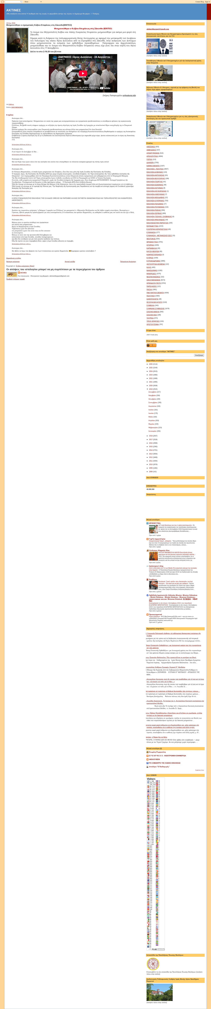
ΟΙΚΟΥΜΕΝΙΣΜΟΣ (17, 107)
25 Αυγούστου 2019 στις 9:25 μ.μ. (21, 215)
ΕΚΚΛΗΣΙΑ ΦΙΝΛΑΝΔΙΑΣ (156, 220)
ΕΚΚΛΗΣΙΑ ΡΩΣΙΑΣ (154, 210)
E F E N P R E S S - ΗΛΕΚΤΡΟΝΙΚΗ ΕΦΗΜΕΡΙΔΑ (167, 756)
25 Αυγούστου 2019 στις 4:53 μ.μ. (21, 203)
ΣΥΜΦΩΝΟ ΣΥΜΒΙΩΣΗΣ (155, 308)
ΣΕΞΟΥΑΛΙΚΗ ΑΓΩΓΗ (154, 302)
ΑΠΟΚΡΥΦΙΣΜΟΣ (153, 153)
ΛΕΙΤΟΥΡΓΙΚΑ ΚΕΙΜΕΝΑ (156, 264)
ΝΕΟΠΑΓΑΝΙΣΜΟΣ (153, 277)
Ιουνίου (151, 413)
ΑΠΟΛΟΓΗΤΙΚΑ (152, 156)
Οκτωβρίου (152, 399)
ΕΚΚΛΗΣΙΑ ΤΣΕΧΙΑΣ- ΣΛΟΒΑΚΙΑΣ (159, 216)
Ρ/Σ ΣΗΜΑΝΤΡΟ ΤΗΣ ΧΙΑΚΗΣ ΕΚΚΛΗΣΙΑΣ (164, 763)
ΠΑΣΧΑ (149, 289)
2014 (151, 450)
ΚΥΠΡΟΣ (150, 258)
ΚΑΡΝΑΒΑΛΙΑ (152, 248)
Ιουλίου (151, 410)
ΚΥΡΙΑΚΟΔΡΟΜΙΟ (153, 261)
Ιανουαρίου (152, 431)
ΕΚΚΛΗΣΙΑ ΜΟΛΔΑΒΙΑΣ (155, 197)
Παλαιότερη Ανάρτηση (128, 262)
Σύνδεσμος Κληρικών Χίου (159, 550)
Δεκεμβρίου (152, 392)
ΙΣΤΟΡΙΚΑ (150, 245)
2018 (151, 436)
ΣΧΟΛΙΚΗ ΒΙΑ (152, 315)
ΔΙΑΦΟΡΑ (150, 163)
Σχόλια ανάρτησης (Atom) (25, 266)
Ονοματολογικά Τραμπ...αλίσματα (160, 541)
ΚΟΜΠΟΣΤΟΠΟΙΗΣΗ (154, 255)
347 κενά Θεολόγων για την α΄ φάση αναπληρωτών (175, 525)
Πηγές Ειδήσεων (154, 616)
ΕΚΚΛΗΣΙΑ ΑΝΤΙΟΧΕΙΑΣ (155, 175)
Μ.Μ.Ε (149, 267)
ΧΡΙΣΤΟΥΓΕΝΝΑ (153, 324)
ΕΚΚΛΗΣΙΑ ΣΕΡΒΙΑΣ (154, 213)
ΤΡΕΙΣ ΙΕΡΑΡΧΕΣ (153, 321)
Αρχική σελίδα (70, 262)
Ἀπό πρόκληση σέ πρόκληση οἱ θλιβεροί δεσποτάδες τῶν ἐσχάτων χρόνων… (172, 691)
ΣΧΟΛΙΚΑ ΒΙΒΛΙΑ (153, 312)
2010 (151, 464)
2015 (151, 447)
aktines (23, 272)
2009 (151, 468)
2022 (151, 378)
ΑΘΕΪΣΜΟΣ (151, 147)
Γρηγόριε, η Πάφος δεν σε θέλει (156, 737)
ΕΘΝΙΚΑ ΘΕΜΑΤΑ (153, 166)
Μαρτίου (151, 424)
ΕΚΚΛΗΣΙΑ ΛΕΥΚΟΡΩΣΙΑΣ (156, 191)
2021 (151, 382)
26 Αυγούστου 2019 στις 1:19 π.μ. (21, 244)
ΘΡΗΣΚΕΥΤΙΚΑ (152, 242)
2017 (151, 439)
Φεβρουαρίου (153, 427)
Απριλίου (151, 420)
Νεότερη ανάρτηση (13, 262)
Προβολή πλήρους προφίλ (15, 279)
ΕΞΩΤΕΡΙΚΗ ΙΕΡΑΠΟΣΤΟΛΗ (157, 229)
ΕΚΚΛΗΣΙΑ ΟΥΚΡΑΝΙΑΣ (155, 201)
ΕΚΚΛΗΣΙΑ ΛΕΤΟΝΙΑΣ (155, 188)
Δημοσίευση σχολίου (13, 258)
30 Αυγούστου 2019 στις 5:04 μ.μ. (21, 254)
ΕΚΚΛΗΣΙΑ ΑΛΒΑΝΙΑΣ (155, 172)
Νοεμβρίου (152, 395)
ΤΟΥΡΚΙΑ (150, 318)
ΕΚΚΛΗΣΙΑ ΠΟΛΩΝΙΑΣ (155, 204)
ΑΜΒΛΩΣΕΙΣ (151, 150)
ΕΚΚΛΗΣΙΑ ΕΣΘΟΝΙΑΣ (155, 185)
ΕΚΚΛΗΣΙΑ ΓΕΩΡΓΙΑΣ (155, 182)
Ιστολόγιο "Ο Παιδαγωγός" (159, 767)
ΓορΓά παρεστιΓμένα (157, 539)
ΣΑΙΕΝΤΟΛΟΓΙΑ (152, 299)
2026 (151, 364)
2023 (151, 375)
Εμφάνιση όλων (199, 770)
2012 (151, 457)
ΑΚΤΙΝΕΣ (13, 10)
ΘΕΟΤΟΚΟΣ (151, 239)
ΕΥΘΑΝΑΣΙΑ (151, 232)
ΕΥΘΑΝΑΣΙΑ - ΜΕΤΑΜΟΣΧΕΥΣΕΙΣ (159, 236)
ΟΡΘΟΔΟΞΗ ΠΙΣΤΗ (154, 283)
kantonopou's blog (156, 566)
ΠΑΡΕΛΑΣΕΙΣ (152, 286)
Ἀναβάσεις (153, 579)
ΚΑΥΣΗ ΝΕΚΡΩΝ (153, 251)
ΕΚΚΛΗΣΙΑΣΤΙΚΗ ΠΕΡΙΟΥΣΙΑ (157, 223)
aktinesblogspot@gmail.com (158, 29)
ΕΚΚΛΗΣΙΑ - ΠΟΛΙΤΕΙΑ (155, 169)
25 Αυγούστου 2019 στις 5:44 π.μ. (21, 164)
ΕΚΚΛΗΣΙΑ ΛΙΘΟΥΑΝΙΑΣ (156, 194)
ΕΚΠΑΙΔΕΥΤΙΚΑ (152, 226)
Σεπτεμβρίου (153, 402)
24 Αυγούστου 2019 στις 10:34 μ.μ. (21, 144)
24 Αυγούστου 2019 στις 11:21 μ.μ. (21, 154)
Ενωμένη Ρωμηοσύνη (157, 752)
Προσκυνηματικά (155, 614)
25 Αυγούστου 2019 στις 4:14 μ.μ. (21, 191)
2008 (151, 472)
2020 (151, 385)
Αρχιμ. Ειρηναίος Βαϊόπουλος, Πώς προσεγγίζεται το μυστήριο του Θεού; (170, 657)
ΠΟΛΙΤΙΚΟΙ (151, 296)
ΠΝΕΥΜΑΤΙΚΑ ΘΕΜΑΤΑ (155, 293)
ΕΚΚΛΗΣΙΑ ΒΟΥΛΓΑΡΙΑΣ (156, 178)
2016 (151, 443)
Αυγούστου (152, 406)
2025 (151, 368)
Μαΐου (150, 417)
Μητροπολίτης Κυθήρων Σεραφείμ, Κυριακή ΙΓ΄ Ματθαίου (165, 667)
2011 (151, 461)
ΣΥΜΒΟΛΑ (150, 305)
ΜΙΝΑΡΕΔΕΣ (151, 274)
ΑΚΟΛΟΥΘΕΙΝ (154, 759)
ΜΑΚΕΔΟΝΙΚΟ (152, 270)
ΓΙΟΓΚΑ (149, 159)
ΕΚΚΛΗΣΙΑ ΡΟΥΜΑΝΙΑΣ (155, 207)
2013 (151, 454)
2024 (151, 371)
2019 (151, 389)
